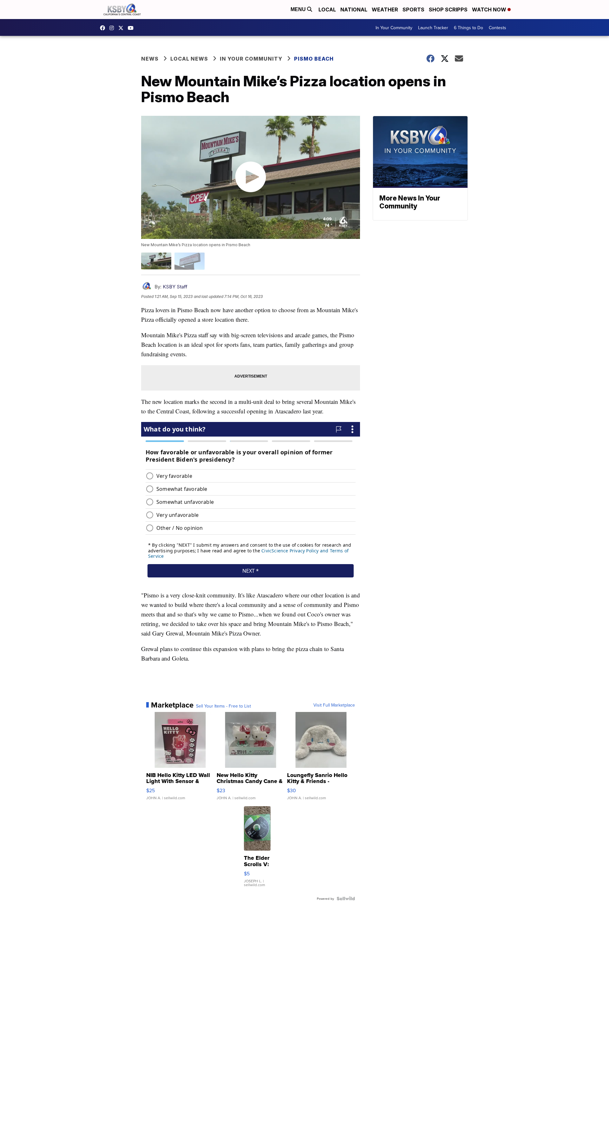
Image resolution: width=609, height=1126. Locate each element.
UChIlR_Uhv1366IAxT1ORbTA (132, 27)
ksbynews (104, 27)
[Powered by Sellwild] (346, 898)
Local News (189, 59)
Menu (299, 9)
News (150, 59)
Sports (413, 9)
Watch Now (490, 9)
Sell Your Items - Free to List (223, 706)
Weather (385, 9)
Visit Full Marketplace (334, 705)
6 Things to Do (468, 27)
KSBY (122, 27)
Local (327, 9)
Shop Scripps (448, 9)
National (353, 9)
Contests (497, 27)
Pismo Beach (314, 59)
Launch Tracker (433, 27)
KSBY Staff (175, 287)
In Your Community (394, 27)
